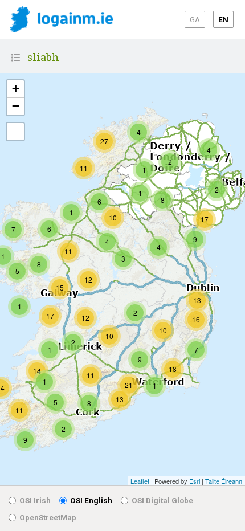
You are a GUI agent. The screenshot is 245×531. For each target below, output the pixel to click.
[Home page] (61, 20)
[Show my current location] (15, 131)
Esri (194, 480)
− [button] (15, 106)
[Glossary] (16, 57)
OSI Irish (35, 500)
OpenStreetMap (47, 517)
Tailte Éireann (223, 480)
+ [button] (15, 88)
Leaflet (139, 480)
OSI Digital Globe (162, 500)
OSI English (91, 500)
